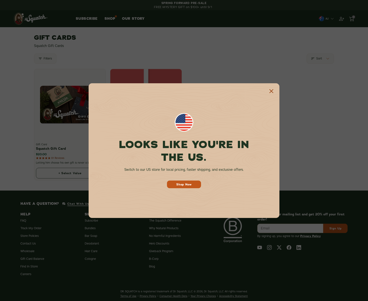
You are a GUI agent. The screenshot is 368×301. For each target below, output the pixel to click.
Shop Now (184, 184)
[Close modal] (271, 91)
